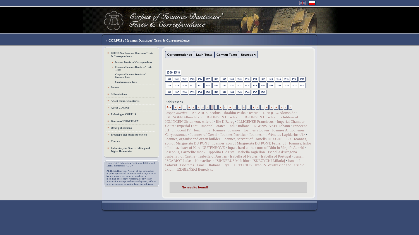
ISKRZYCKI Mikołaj (268, 161)
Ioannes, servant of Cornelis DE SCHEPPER (257, 139)
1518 (169, 85)
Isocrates (187, 165)
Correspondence (179, 54)
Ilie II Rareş (225, 121)
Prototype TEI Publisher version (129, 134)
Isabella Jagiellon (251, 152)
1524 (216, 85)
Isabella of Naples (244, 156)
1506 (216, 79)
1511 (255, 79)
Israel (201, 165)
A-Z (169, 107)
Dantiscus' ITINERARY (125, 121)
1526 (231, 85)
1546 (247, 92)
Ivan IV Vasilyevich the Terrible (279, 165)
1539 (192, 92)
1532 (278, 85)
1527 (239, 85)
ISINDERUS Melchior (232, 161)
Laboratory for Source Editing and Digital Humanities (130, 150)
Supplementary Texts (126, 82)
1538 (184, 92)
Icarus (253, 113)
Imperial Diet (187, 126)
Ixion (169, 169)
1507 (224, 79)
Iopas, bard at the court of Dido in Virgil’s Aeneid (266, 148)
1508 (231, 79)
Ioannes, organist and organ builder (193, 139)
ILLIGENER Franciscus (255, 121)
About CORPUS (120, 107)
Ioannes (219, 130)
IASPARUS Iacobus (206, 113)
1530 (263, 85)
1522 (200, 85)
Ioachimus (202, 130)
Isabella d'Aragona (282, 152)
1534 (294, 85)
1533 (286, 85)
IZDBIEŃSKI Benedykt (195, 169)
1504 (200, 79)
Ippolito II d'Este (222, 152)
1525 (224, 85)
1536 (169, 92)
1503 (192, 79)
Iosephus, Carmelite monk (185, 152)
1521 (192, 85)
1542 (216, 92)
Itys (226, 165)
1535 (302, 85)
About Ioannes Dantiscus (125, 100)
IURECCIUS (242, 165)
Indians (243, 126)
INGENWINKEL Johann (271, 126)
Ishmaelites (203, 161)
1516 (294, 79)
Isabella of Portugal (276, 156)
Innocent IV (181, 130)
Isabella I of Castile (180, 156)
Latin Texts (204, 54)
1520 (184, 85)
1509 (239, 79)
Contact (115, 141)
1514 (278, 79)
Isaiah (299, 156)
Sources (115, 87)
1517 (302, 79)
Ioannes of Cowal (203, 135)
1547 (255, 92)
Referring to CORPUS (123, 114)
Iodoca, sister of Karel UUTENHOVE (196, 148)
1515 (286, 79)
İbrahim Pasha (235, 113)
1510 (247, 79)
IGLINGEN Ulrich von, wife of (189, 121)
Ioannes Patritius (233, 135)
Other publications (121, 127)
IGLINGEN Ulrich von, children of (271, 117)
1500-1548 (173, 72)
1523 (208, 85)
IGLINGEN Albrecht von (184, 117)
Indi (231, 126)
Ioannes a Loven (256, 130)
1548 (263, 92)
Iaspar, (176, 113)
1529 (255, 85)
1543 (224, 92)
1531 (271, 85)
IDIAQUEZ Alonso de (278, 113)
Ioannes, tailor (300, 143)
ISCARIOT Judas (178, 161)
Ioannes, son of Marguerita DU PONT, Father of (249, 143)
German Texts (226, 54)
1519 (176, 85)
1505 (208, 79)
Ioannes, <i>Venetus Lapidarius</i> (277, 135)
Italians (214, 165)
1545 (239, 92)
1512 (263, 79)
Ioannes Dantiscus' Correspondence (133, 62)
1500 (169, 79)
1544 (231, 92)
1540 (200, 92)
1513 (270, 79)
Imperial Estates (213, 126)
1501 (176, 79)
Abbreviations (119, 94)
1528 (247, 85)
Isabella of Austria (212, 156)
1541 (208, 92)
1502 (184, 79)
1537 (176, 92)
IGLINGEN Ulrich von (224, 117)
